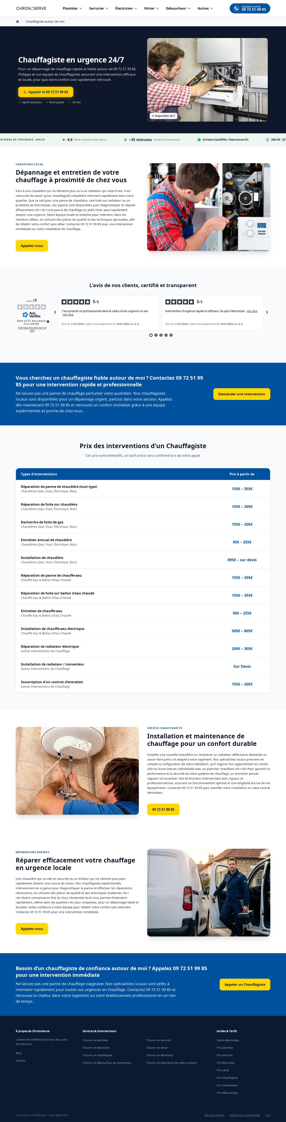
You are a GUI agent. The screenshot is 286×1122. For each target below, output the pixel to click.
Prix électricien (226, 1063)
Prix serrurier (225, 1055)
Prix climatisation (227, 1085)
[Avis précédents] (55, 312)
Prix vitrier (223, 1070)
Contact (21, 1060)
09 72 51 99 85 (163, 809)
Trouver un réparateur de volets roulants (171, 1063)
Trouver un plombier (95, 1040)
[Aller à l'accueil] (31, 8)
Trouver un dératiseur (159, 1055)
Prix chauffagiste (227, 1078)
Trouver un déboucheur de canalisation (107, 1063)
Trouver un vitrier (157, 1047)
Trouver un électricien (96, 1047)
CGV (267, 1115)
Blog (18, 1053)
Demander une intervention (241, 394)
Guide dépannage (228, 1040)
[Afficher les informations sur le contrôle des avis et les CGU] (48, 321)
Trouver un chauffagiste (97, 1055)
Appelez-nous (32, 928)
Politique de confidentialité (244, 1115)
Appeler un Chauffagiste (245, 984)
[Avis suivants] (267, 312)
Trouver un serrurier (158, 1040)
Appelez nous (32, 245)
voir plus (68, 314)
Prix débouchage (227, 1093)
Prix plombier (225, 1047)
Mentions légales (214, 1115)
